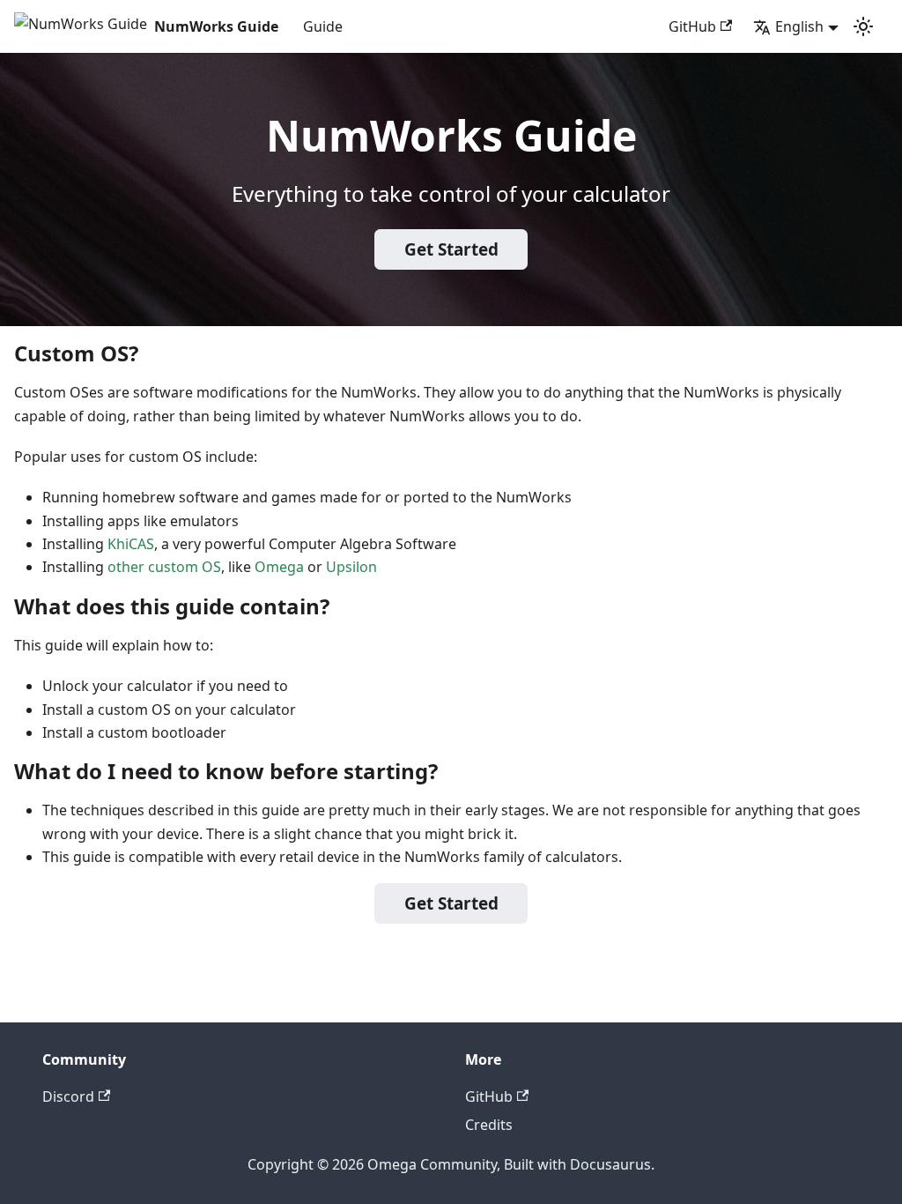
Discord (68, 1096)
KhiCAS (130, 544)
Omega (279, 566)
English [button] (799, 26)
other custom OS (164, 566)
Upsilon (351, 566)
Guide (323, 26)
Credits (489, 1124)
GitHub (692, 26)
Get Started (451, 249)
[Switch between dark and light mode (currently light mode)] (863, 26)
